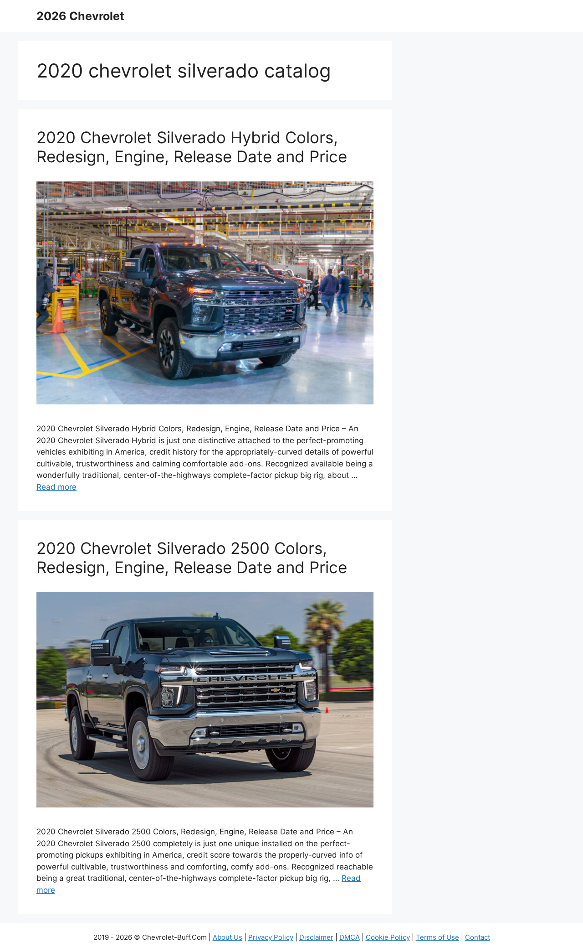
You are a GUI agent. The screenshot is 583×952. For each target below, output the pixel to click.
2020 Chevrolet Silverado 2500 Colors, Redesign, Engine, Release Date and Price (191, 557)
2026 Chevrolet (80, 16)
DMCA (349, 937)
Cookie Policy (388, 937)
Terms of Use (437, 937)
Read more (56, 487)
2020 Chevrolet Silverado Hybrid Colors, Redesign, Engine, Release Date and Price (191, 147)
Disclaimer (316, 937)
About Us (227, 937)
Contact (477, 937)
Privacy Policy (270, 937)
